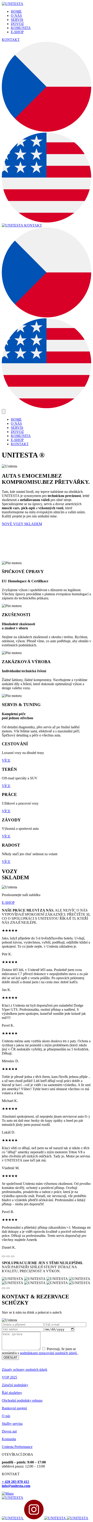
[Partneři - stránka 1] (3, 1288)
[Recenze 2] (8, 1256)
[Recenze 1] (3, 1256)
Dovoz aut (9, 1431)
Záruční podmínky (15, 1385)
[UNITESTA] (12, 4)
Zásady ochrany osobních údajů (24, 1369)
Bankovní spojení (14, 1408)
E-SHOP (17, 32)
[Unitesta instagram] (34, 1518)
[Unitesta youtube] (55, 1518)
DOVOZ (17, 24)
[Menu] (3, 411)
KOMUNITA (21, 28)
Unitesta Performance (17, 1447)
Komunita (9, 1439)
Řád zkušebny (12, 1393)
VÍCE (6, 760)
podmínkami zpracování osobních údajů (49, 1353)
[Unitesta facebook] (13, 1518)
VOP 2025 (9, 1377)
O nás (6, 1416)
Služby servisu (12, 1424)
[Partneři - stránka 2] (8, 1288)
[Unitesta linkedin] (77, 1518)
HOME (16, 11)
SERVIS (17, 20)
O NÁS (16, 15)
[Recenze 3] (12, 1256)
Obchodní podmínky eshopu (22, 1400)
